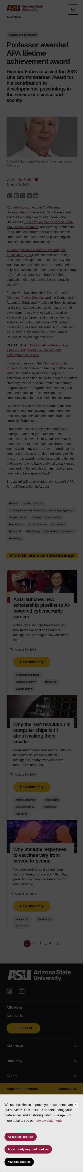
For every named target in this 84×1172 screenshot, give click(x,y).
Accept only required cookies (28, 1149)
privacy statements (48, 1120)
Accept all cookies (20, 1136)
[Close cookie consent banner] (75, 1105)
